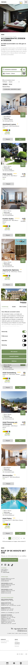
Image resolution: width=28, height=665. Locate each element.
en (21, 654)
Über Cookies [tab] (22, 306)
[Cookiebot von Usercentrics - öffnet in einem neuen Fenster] (20, 303)
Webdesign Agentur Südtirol (3, 654)
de (17, 654)
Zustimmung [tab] (5, 306)
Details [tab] (14, 306)
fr (26, 654)
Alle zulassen (14, 351)
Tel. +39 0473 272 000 (19, 629)
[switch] (24, 336)
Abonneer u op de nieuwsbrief (10, 559)
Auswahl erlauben (14, 356)
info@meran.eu (22, 631)
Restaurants (17, 646)
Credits (16, 633)
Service (16, 639)
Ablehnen (14, 361)
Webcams (16, 641)
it (19, 654)
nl (24, 654)
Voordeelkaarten (4, 642)
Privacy (13, 633)
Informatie (17, 643)
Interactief (3, 639)
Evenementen (17, 644)
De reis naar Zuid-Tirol (5, 641)
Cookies (20, 633)
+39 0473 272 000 (6, 572)
